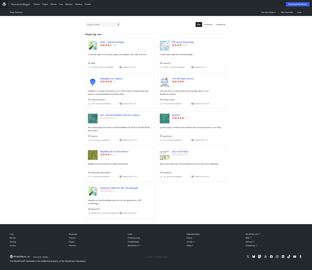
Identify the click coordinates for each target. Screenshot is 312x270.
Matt (248, 238)
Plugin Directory (16, 12)
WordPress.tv (134, 246)
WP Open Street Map (183, 42)
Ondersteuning (134, 238)
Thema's (72, 238)
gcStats (176, 115)
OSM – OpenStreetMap (112, 42)
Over (12, 234)
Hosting (13, 242)
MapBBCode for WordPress (114, 151)
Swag (190, 246)
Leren (130, 234)
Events (189, 238)
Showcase (73, 234)
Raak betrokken (193, 234)
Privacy (13, 246)
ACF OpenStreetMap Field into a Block (120, 115)
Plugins (71, 242)
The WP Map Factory (183, 78)
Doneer (191, 242)
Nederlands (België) (40, 257)
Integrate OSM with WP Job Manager (119, 188)
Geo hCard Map (180, 151)
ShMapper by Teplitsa (111, 78)
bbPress (250, 242)
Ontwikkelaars (133, 242)
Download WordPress (297, 4)
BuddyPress (252, 246)
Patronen (72, 246)
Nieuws (13, 238)
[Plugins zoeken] (118, 24)
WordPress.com (253, 234)
